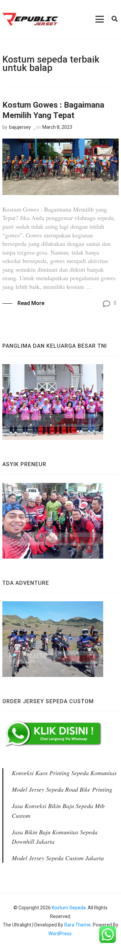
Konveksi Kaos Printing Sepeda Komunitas (64, 773)
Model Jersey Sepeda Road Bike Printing (62, 789)
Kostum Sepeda (69, 907)
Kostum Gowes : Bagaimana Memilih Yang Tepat (53, 110)
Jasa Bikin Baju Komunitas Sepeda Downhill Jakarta (54, 837)
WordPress (60, 933)
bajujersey (20, 127)
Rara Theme (77, 924)
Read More (30, 303)
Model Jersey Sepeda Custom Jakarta (58, 858)
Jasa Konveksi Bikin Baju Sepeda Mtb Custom (58, 811)
